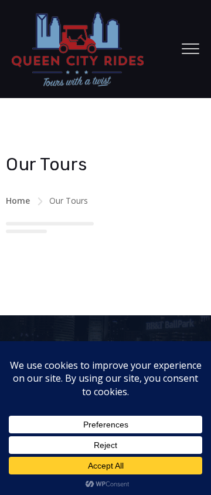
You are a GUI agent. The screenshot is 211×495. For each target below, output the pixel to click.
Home (18, 200)
